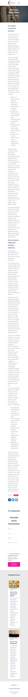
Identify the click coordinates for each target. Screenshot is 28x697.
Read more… (13, 625)
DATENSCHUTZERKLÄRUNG (14, 688)
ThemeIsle (14, 693)
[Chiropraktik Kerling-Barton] (12, 3)
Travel (16, 495)
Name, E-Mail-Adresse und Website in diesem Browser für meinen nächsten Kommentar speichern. (14, 557)
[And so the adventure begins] (14, 583)
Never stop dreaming (13, 642)
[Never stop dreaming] (14, 633)
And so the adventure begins (13, 593)
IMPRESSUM (14, 685)
